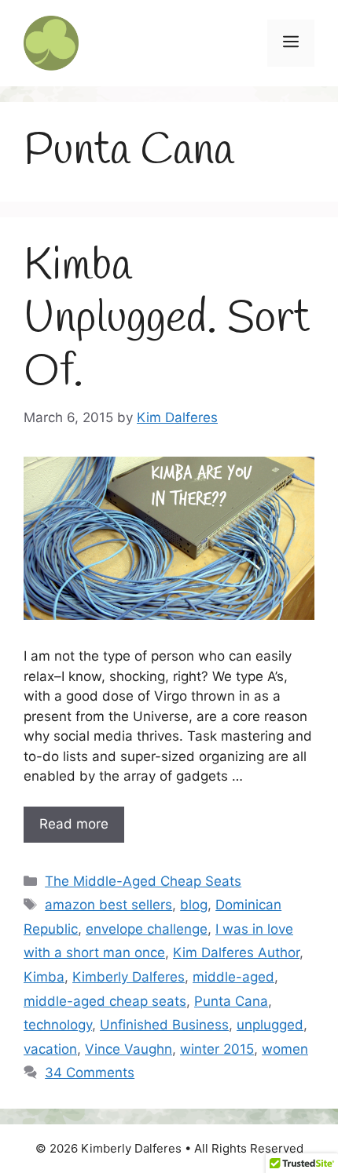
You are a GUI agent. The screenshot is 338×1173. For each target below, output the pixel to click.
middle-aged (233, 977)
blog (194, 905)
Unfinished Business (164, 1025)
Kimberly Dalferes (128, 977)
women (285, 1049)
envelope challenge (147, 929)
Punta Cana (231, 1001)
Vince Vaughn (128, 1049)
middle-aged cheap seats (105, 1001)
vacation (50, 1049)
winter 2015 (217, 1049)
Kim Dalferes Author (236, 952)
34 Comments (89, 1072)
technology (58, 1025)
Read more (73, 824)
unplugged (270, 1025)
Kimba (44, 977)
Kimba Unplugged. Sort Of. (167, 319)
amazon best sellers (108, 905)
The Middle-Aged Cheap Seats (143, 881)
